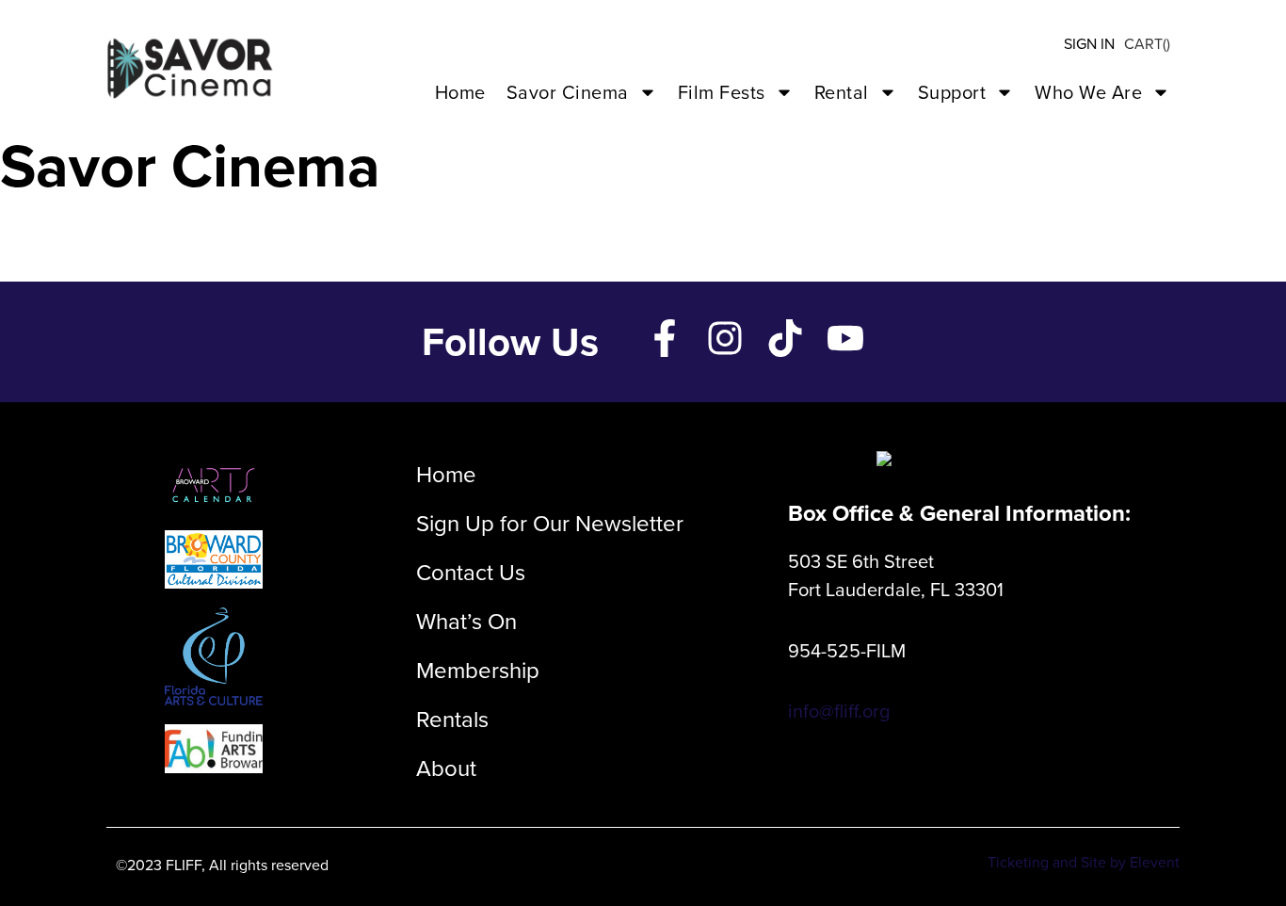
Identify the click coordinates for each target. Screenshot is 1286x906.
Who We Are (1088, 92)
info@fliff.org (839, 711)
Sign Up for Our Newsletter (549, 524)
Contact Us (470, 573)
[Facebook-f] (664, 338)
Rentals (452, 719)
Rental (841, 92)
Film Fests (721, 92)
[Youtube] (845, 338)
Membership (477, 671)
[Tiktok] (785, 338)
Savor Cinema (567, 92)
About (446, 768)
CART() (1147, 44)
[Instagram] (725, 338)
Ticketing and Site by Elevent (1084, 862)
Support (952, 92)
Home (460, 92)
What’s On (466, 622)
